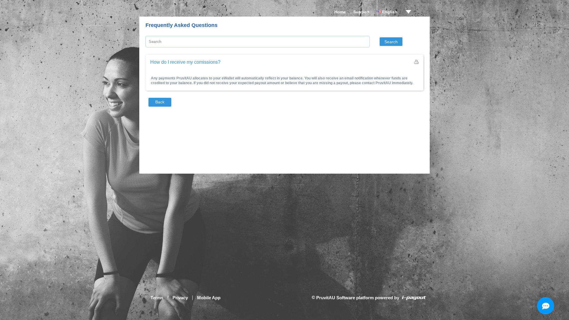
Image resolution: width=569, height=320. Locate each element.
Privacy (180, 297)
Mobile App (208, 297)
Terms (157, 297)
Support (361, 11)
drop (408, 12)
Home (340, 11)
